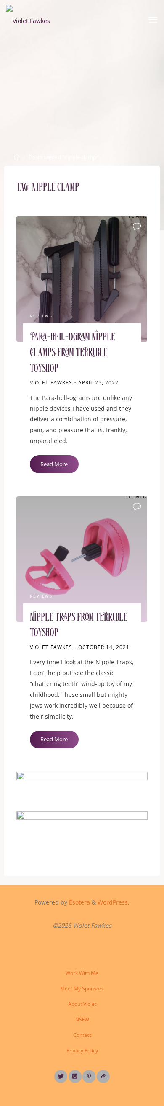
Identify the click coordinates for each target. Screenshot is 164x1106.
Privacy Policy (82, 1050)
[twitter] (60, 1076)
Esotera (78, 902)
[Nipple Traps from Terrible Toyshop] (81, 559)
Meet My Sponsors (82, 988)
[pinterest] (88, 1076)
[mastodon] (103, 1076)
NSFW (82, 1019)
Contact (82, 1035)
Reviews (41, 316)
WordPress (113, 902)
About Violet (82, 1004)
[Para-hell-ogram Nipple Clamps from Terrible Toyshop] (81, 279)
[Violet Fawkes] (28, 20)
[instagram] (75, 1076)
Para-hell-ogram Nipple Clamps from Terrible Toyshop (72, 353)
